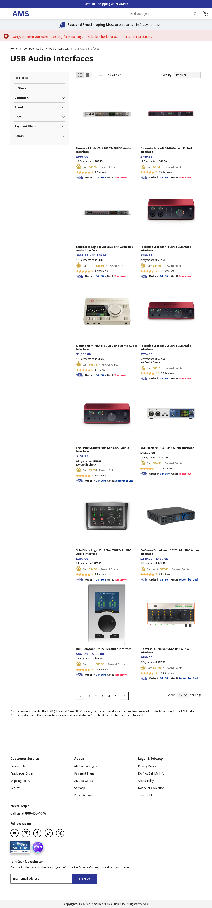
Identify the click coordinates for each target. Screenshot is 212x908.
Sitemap (79, 788)
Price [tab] (18, 117)
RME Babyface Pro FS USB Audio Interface (103, 649)
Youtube (14, 833)
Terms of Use (147, 795)
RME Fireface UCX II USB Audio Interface (167, 448)
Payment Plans (84, 773)
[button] (205, 13)
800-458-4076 (35, 813)
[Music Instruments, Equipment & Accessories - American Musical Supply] (20, 13)
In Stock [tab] (20, 88)
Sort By (166, 75)
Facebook (37, 833)
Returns (15, 788)
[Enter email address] (45, 878)
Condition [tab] (21, 98)
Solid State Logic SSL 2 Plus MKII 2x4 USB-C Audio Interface (103, 552)
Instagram (26, 833)
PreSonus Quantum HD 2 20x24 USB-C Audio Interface (169, 552)
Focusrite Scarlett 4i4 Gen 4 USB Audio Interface (165, 248)
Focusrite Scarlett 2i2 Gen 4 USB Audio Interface (165, 347)
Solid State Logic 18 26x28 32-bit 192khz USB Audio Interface (104, 248)
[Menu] (6, 13)
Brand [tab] (18, 107)
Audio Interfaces (59, 48)
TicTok (49, 833)
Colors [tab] (19, 136)
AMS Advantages (85, 766)
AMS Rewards (83, 781)
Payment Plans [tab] (25, 126)
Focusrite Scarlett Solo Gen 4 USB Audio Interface (102, 449)
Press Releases (84, 795)
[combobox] (163, 13)
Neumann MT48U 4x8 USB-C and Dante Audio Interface (106, 347)
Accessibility (146, 781)
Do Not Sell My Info (151, 773)
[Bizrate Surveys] (24, 850)
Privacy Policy (147, 766)
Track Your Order (21, 773)
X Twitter (60, 833)
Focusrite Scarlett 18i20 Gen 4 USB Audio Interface (167, 150)
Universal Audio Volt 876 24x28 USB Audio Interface (103, 150)
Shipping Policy (20, 781)
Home (14, 48)
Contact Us (17, 766)
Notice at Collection (151, 788)
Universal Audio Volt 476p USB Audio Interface (164, 650)
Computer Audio (33, 48)
